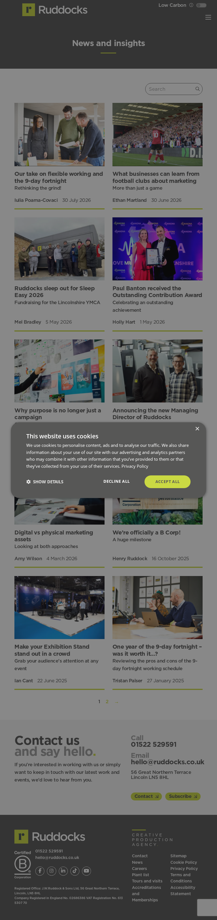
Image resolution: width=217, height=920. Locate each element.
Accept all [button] (167, 481)
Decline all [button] (116, 481)
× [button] (197, 429)
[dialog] (108, 460)
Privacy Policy (134, 466)
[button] (44, 482)
